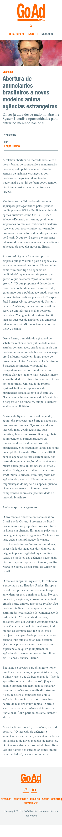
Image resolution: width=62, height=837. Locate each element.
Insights (33, 34)
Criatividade (16, 34)
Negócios (47, 34)
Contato (55, 799)
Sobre (45, 799)
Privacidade (31, 803)
